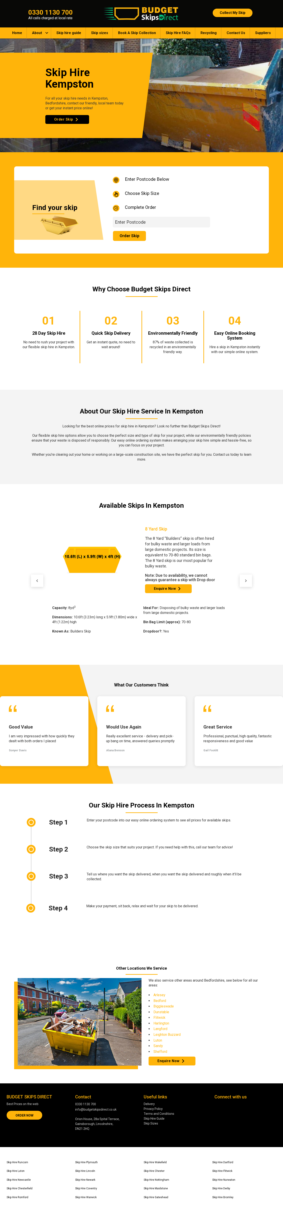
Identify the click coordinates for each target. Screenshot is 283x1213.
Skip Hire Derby (221, 1188)
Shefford (160, 1052)
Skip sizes (99, 33)
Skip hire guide (68, 33)
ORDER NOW (24, 1115)
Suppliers (263, 33)
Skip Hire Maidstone (156, 1188)
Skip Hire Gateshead (156, 1197)
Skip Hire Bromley (222, 1197)
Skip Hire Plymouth (86, 1162)
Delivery (149, 1104)
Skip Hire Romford (17, 1197)
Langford (160, 1029)
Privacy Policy (153, 1109)
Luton (157, 1040)
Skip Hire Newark (85, 1179)
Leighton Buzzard (167, 1034)
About (37, 33)
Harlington (161, 1023)
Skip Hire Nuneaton (223, 1179)
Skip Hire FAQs (178, 33)
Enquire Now (165, 569)
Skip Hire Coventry (86, 1188)
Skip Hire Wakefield (155, 1162)
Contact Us (236, 33)
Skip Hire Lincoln (85, 1171)
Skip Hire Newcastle (19, 1179)
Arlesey (159, 995)
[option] (141, 570)
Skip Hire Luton (16, 1171)
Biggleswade (163, 1006)
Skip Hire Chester (154, 1171)
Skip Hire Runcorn (17, 1162)
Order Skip (63, 119)
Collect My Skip (232, 13)
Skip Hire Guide (154, 1118)
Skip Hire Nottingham (156, 1179)
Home (17, 33)
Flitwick (159, 1017)
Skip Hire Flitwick (222, 1171)
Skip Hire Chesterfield (20, 1188)
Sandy (158, 1046)
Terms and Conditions (159, 1113)
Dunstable (161, 1012)
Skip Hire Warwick (86, 1197)
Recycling (209, 33)
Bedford (159, 1001)
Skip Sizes (151, 1123)
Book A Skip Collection (137, 33)
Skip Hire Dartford (222, 1162)
